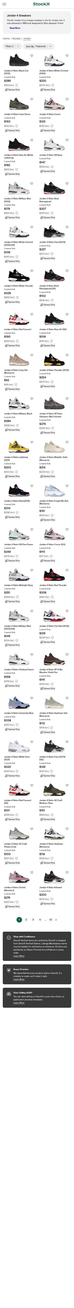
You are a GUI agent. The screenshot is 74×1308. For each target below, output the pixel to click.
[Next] (56, 920)
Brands (16, 38)
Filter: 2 (11, 46)
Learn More (40, 955)
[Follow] (31, 55)
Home (6, 38)
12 (50, 919)
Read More (15, 28)
